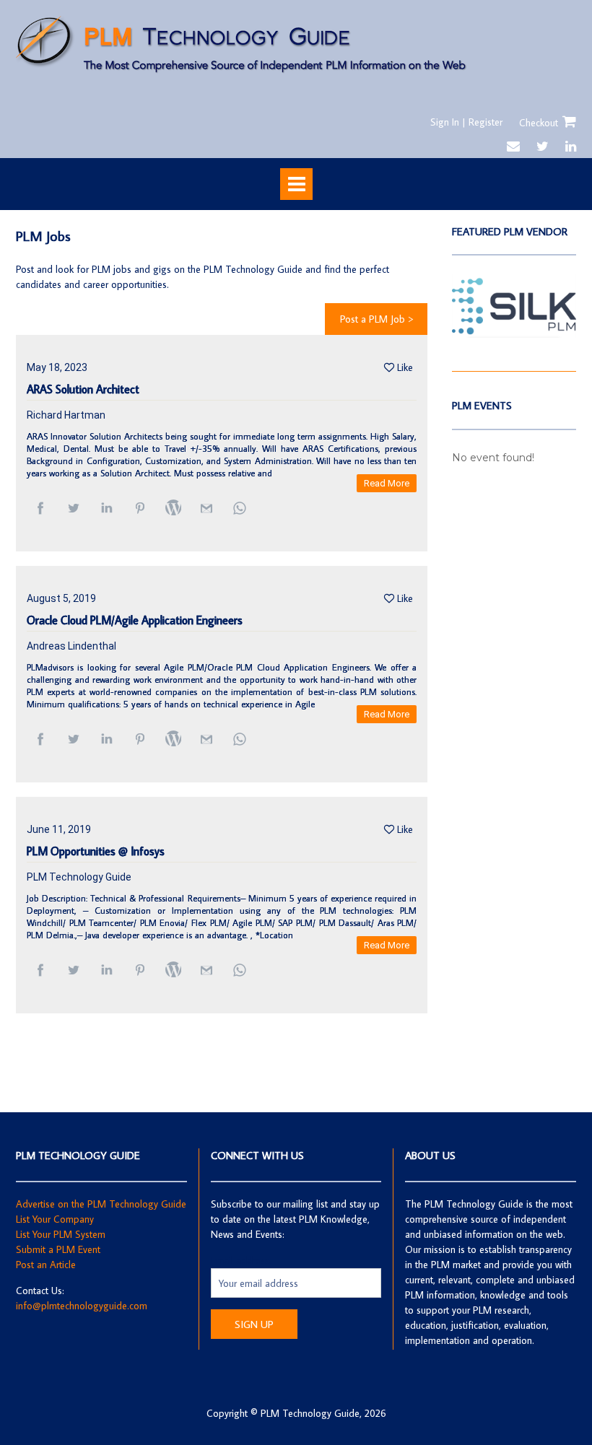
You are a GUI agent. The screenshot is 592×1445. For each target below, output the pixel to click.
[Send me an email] (513, 146)
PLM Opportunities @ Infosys (96, 851)
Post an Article (46, 1264)
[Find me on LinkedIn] (570, 146)
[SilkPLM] (514, 334)
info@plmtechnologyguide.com (81, 1305)
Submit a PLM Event (58, 1249)
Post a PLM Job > (376, 319)
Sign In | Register (466, 121)
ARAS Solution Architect (83, 389)
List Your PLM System (60, 1234)
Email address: (241, 1260)
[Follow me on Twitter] (542, 146)
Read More (386, 483)
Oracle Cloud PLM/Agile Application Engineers (135, 620)
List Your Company (55, 1219)
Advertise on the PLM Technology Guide (101, 1203)
